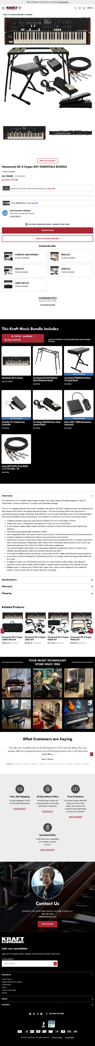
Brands (4, 993)
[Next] (91, 630)
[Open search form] (75, 8)
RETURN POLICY (47, 811)
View (17, 629)
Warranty (7, 586)
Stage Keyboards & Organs (12, 982)
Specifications (9, 580)
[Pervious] (2, 630)
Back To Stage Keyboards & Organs (18, 15)
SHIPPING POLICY (19, 809)
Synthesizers (6, 985)
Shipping (6, 593)
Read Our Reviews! (47, 850)
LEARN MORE (63, 2)
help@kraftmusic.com (48, 916)
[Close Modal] (83, 433)
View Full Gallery (47, 161)
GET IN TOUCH (47, 924)
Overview (7, 496)
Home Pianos (7, 979)
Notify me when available (47, 239)
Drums (4, 987)
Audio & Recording (9, 990)
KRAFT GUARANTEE (75, 817)
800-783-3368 (47, 914)
